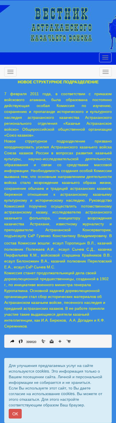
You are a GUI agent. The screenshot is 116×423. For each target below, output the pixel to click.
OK (15, 414)
